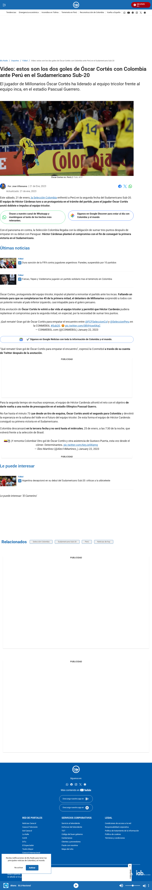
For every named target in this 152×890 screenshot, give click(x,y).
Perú (87, 542)
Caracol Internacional (31, 853)
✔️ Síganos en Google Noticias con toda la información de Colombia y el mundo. (69, 339)
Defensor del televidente (72, 827)
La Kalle (25, 835)
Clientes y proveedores (71, 842)
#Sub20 (55, 325)
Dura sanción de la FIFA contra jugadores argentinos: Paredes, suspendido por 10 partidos (69, 262)
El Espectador (28, 845)
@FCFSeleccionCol (96, 321)
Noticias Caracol (29, 823)
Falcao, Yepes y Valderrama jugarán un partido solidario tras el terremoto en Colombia (67, 279)
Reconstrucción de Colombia (92, 12)
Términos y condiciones (115, 838)
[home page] (76, 5)
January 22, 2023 (88, 329)
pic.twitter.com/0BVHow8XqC (82, 325)
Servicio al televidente (71, 823)
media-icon (76, 885)
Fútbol (25, 61)
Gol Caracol (27, 831)
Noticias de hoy (103, 542)
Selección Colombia (41, 542)
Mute (121, 885)
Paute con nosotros (70, 845)
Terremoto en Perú (69, 12)
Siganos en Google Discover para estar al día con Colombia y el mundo (103, 215)
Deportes (15, 61)
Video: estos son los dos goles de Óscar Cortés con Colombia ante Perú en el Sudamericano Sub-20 (72, 61)
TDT (63, 831)
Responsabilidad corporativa (117, 827)
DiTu (24, 842)
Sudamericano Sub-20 (67, 542)
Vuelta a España (113, 12)
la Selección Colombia (43, 197)
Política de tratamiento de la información (122, 831)
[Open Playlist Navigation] (148, 885)
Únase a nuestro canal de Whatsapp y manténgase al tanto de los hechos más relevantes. (30, 217)
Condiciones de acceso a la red (118, 823)
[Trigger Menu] (4, 5)
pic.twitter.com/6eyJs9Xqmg (81, 444)
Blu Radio (4, 61)
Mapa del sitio (67, 849)
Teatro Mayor (27, 849)
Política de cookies (113, 835)
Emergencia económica (29, 12)
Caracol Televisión (30, 827)
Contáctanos (67, 838)
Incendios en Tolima (50, 12)
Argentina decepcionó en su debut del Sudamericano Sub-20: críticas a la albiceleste (66, 480)
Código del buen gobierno (72, 835)
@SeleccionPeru (119, 321)
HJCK (24, 838)
